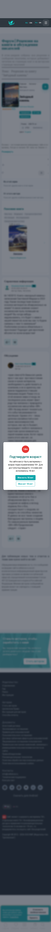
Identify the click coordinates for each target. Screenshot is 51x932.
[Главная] (11, 23)
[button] (46, 23)
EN (31, 23)
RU (26, 23)
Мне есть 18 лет (25, 478)
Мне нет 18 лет (25, 484)
